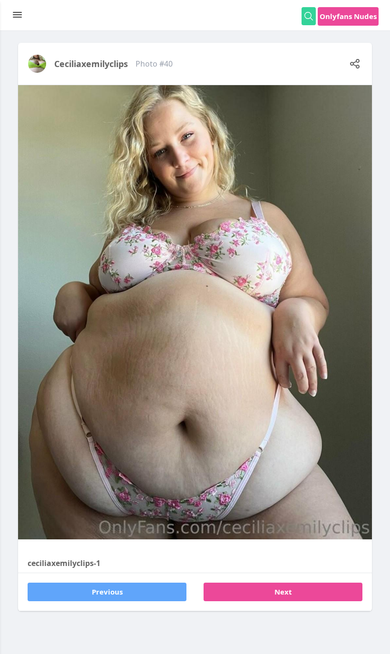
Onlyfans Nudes (348, 16)
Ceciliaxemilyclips (91, 63)
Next (283, 591)
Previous (107, 591)
